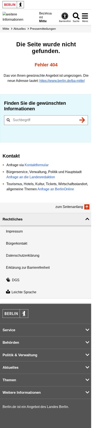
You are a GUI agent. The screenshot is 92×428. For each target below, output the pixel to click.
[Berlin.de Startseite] (13, 4)
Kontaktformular (37, 165)
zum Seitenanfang (69, 207)
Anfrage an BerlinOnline (55, 189)
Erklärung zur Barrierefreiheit (28, 267)
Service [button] (9, 330)
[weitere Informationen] (20, 17)
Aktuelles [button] (10, 368)
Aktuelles (19, 28)
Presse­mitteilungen (43, 28)
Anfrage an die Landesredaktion (30, 177)
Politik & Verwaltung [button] (20, 355)
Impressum (14, 231)
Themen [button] (9, 380)
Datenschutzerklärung (22, 255)
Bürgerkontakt (16, 243)
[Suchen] (82, 120)
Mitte (6, 28)
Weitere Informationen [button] (22, 393)
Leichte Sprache (24, 292)
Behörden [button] (11, 343)
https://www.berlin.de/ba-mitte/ (62, 81)
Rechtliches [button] (12, 219)
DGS (15, 280)
